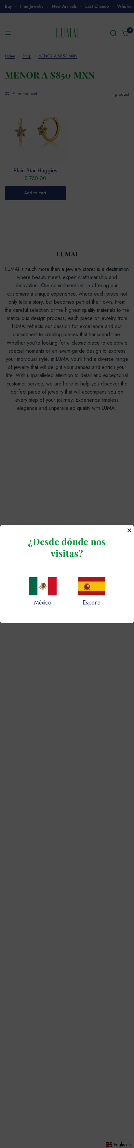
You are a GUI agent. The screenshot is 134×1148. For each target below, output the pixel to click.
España (91, 602)
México (42, 602)
